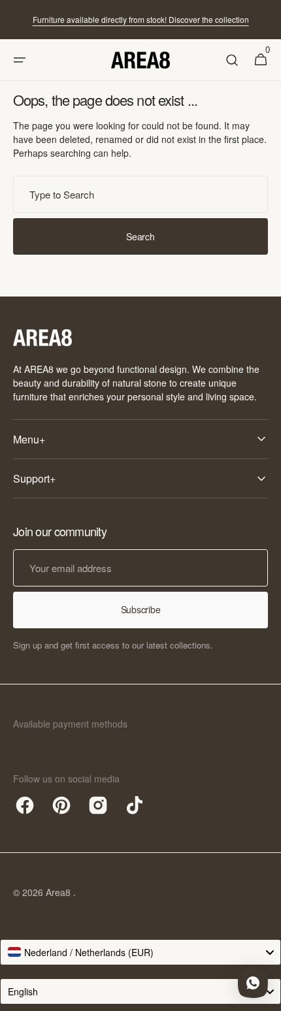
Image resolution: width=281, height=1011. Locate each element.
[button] (19, 60)
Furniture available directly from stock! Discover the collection (141, 19)
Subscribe (140, 609)
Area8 (59, 892)
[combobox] (140, 194)
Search (140, 236)
